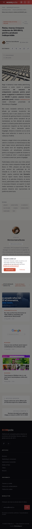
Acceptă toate (9, 269)
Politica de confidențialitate (11, 266)
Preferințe (22, 269)
